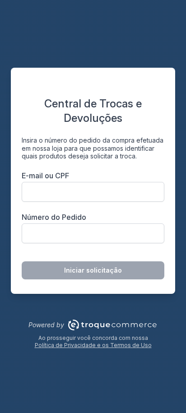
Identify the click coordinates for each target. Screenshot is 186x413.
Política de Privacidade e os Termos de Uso (93, 345)
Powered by (46, 325)
